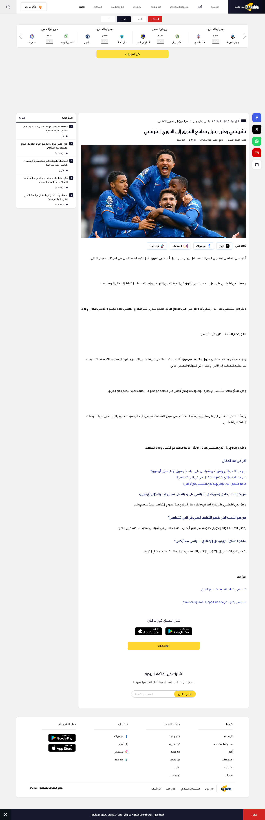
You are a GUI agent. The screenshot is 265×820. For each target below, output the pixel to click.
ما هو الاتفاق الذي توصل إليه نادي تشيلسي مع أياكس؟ (214, 483)
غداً (108, 19)
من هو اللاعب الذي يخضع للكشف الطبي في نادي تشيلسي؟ (211, 477)
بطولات (137, 6)
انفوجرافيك (174, 736)
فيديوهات (156, 6)
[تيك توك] (157, 246)
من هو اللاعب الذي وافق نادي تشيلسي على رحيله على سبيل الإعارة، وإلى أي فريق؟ (198, 471)
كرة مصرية (174, 744)
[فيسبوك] (204, 246)
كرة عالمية (222, 121)
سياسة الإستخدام (190, 788)
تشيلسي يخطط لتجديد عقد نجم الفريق (223, 589)
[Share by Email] (256, 152)
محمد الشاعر (233, 139)
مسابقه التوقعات (179, 6)
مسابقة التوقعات (223, 744)
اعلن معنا (171, 788)
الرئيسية (215, 6)
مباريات (229, 775)
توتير (230, 245)
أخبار (200, 6)
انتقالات (98, 6)
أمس (139, 19)
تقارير (177, 767)
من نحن (209, 788)
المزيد (22, 117)
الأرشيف (156, 788)
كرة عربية (175, 751)
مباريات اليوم (117, 6)
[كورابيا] (246, 7)
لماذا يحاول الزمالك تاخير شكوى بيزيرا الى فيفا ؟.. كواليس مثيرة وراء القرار (127, 814)
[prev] (244, 36)
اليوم (124, 19)
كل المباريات (132, 54)
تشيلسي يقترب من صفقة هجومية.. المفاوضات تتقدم (214, 601)
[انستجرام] (180, 246)
